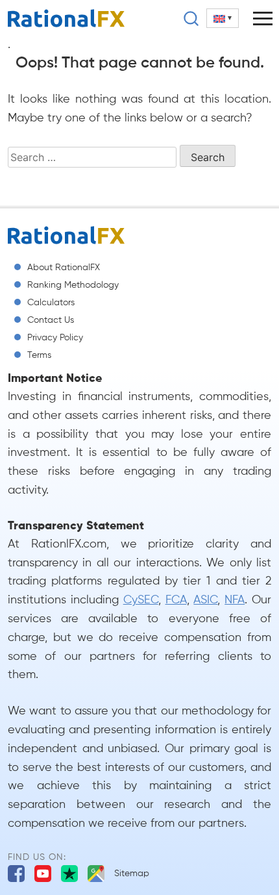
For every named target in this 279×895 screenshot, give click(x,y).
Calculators (51, 302)
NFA (234, 600)
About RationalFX (63, 267)
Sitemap (131, 873)
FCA (176, 600)
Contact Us (50, 320)
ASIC (205, 600)
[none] (222, 18)
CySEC (140, 600)
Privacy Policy (55, 337)
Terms (39, 355)
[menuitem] (222, 18)
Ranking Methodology (73, 285)
